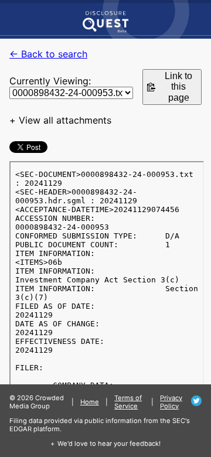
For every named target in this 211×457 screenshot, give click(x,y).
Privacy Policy (171, 402)
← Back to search (48, 54)
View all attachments (65, 120)
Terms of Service (128, 402)
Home (89, 402)
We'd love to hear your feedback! (109, 443)
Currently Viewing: (50, 81)
